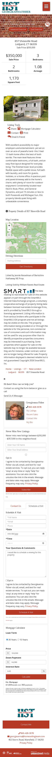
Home (8, 369)
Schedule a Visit (36, 506)
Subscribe (26, 489)
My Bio (29, 422)
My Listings (31, 410)
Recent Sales (32, 414)
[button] (46, 24)
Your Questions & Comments (20, 548)
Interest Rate (12, 666)
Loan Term (11, 633)
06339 (21, 372)
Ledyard (12, 372)
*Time (9, 538)
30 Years (12, 639)
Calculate (26, 676)
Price (8, 648)
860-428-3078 (35, 407)
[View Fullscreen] (9, 235)
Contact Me (31, 418)
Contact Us (16, 506)
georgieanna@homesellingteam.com (27, 736)
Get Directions (26, 266)
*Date (9, 529)
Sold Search (35, 29)
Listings (17, 369)
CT (25, 369)
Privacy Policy (31, 483)
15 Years (23, 639)
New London (35, 369)
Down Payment (13, 657)
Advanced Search (17, 29)
